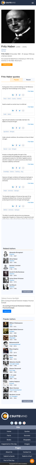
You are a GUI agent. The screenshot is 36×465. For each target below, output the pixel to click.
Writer (11, 357)
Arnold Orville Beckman (16, 272)
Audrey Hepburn (14, 381)
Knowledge (6, 171)
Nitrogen (12, 131)
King (22, 171)
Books (9, 440)
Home (9, 431)
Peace (5, 98)
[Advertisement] (18, 234)
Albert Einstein (14, 388)
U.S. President (13, 396)
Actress (11, 383)
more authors (27, 291)
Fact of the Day (9, 460)
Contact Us (27, 452)
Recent (28, 79)
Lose (9, 149)
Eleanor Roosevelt (15, 368)
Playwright (12, 338)
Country (14, 98)
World (9, 98)
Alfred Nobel (13, 259)
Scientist (19, 98)
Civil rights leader (14, 364)
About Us (9, 452)
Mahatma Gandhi (14, 362)
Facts (9, 435)
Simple (5, 190)
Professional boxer (14, 344)
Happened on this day (9, 444)
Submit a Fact (27, 456)
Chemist (3, 49)
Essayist (11, 331)
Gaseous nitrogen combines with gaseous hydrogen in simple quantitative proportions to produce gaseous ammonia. (17, 178)
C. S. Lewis (12, 375)
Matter (9, 114)
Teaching (17, 171)
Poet (10, 325)
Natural (5, 149)
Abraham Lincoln (14, 394)
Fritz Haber (31, 91)
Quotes (27, 431)
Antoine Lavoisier (15, 265)
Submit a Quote (9, 456)
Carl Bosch (12, 285)
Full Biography (7, 64)
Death (5, 114)
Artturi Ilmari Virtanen (16, 278)
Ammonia (10, 190)
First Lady (12, 370)
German (3, 51)
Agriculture (6, 131)
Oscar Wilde (13, 336)
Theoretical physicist (15, 390)
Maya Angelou (13, 349)
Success (27, 435)
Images (27, 444)
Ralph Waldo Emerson (16, 329)
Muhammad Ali (14, 342)
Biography (27, 440)
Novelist (11, 377)
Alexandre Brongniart (16, 252)
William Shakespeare (16, 323)
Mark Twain (13, 355)
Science (12, 171)
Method (5, 209)
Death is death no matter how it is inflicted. (14, 104)
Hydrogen (16, 190)
